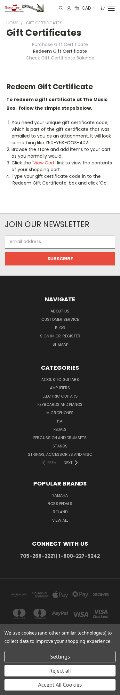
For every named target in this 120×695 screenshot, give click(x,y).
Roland (60, 512)
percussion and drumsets (60, 437)
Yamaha (60, 495)
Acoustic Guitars (60, 379)
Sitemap (60, 344)
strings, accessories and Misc (60, 454)
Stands (60, 446)
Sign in (47, 336)
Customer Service (60, 319)
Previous (9, 688)
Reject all (60, 670)
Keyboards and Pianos (60, 404)
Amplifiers (60, 388)
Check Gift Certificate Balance (60, 58)
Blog (60, 327)
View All (60, 520)
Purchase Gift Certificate (60, 44)
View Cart (44, 163)
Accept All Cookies (60, 684)
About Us (60, 311)
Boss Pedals (60, 503)
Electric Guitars (60, 396)
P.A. (60, 421)
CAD (86, 8)
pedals (60, 429)
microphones (60, 412)
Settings (60, 656)
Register (71, 336)
